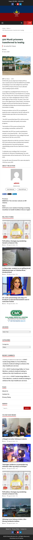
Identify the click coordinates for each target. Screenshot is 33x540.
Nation (5, 515)
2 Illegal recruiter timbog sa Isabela (14, 439)
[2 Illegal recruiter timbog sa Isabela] (16, 427)
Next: (16, 207)
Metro (4, 36)
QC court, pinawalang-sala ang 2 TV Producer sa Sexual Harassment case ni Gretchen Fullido (15, 299)
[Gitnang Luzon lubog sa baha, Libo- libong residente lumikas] (16, 507)
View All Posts (22, 189)
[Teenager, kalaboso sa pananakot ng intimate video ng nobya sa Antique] (16, 453)
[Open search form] (21, 22)
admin (5, 49)
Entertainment (7, 293)
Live (29, 23)
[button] (2, 23)
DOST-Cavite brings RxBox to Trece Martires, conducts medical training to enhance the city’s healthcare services (16, 371)
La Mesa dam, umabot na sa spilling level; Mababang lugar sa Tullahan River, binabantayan (16, 270)
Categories (5, 344)
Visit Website (10, 189)
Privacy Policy (6, 397)
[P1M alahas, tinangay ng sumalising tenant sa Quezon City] (16, 229)
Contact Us (5, 394)
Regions (6, 435)
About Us (5, 391)
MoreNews (13, 538)
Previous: (14, 200)
